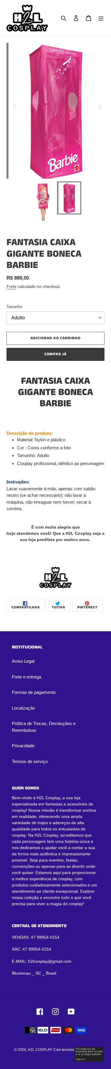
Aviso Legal (23, 661)
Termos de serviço (30, 761)
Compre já (55, 354)
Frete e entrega (26, 676)
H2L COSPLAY (40, 1050)
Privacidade (23, 745)
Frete (12, 286)
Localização (23, 707)
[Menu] (101, 18)
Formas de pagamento (34, 692)
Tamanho (14, 306)
